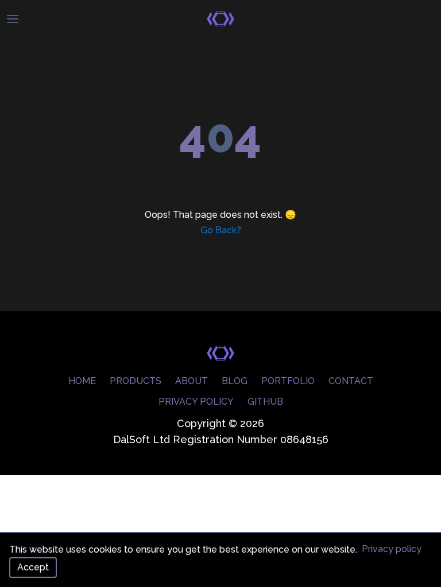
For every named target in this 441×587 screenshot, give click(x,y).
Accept (33, 567)
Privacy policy (391, 548)
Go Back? (220, 230)
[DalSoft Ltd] (220, 18)
